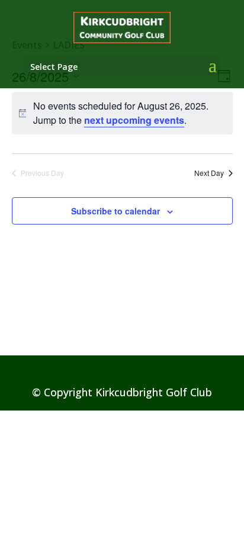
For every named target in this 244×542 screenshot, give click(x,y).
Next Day (209, 173)
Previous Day (42, 173)
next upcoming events (134, 120)
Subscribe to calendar (115, 211)
